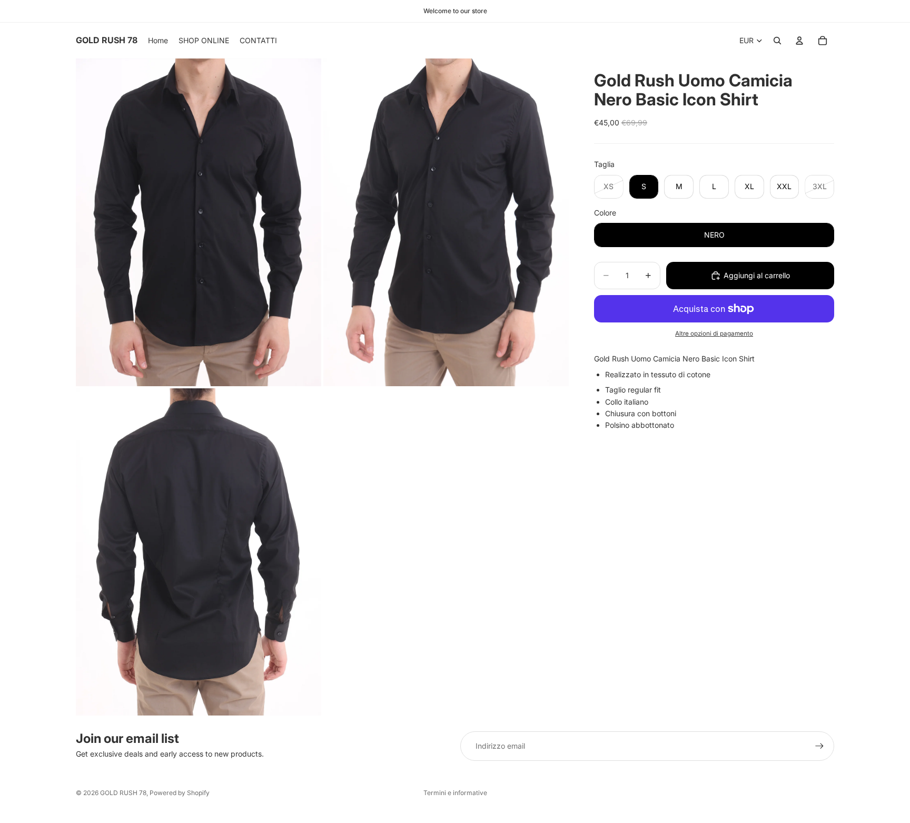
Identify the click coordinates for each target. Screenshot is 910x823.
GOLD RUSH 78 (123, 793)
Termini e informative (455, 793)
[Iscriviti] (819, 746)
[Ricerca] (777, 40)
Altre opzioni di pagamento (714, 333)
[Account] (799, 40)
